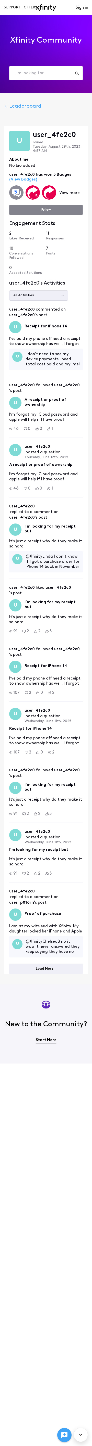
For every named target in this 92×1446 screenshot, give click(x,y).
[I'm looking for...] (76, 73)
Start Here (46, 1040)
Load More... (46, 968)
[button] (14, 428)
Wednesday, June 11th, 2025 (48, 721)
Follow (46, 209)
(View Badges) (23, 179)
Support (12, 7)
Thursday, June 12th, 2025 (46, 457)
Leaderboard (25, 106)
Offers (30, 7)
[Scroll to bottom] (81, 1435)
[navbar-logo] (46, 7)
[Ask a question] (64, 1435)
